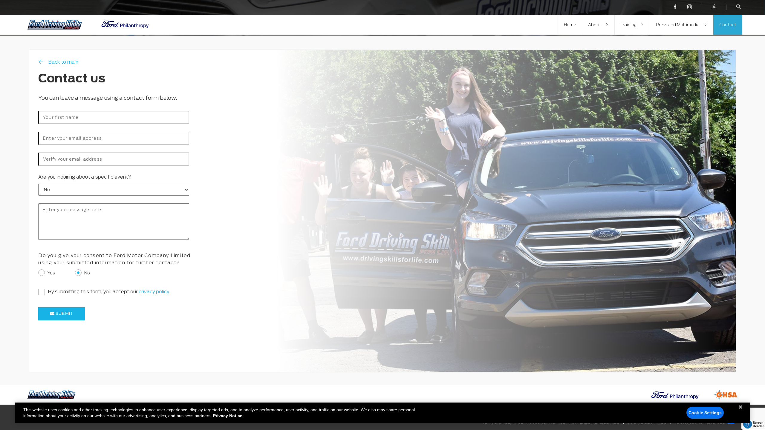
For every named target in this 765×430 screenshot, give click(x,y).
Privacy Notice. (228, 415)
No (87, 273)
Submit (63, 313)
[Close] (740, 411)
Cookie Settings (705, 412)
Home (570, 24)
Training (628, 24)
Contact (727, 24)
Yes (51, 273)
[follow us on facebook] (675, 7)
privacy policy (154, 291)
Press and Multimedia (678, 24)
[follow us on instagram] (689, 7)
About (594, 24)
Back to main (63, 62)
